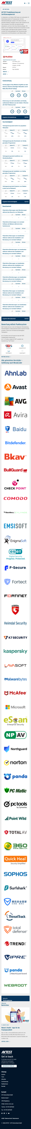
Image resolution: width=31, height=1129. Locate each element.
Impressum (16, 1118)
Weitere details (5, 356)
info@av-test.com (9, 1104)
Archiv (4, 74)
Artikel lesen (5, 1041)
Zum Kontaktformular (8, 1066)
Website (5, 71)
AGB (2, 1118)
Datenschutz (8, 1118)
